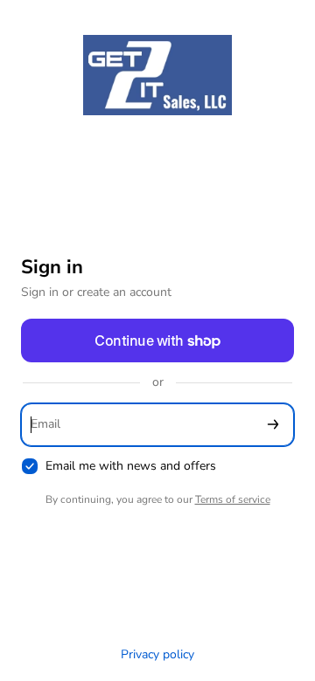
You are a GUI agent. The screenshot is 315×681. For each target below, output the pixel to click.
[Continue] (273, 424)
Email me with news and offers (131, 466)
